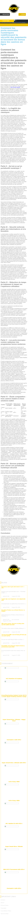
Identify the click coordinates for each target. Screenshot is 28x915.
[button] (14, 18)
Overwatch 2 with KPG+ (14, 739)
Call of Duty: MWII (14, 781)
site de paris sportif (15, 87)
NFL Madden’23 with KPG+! (14, 823)
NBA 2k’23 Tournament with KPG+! (14, 869)
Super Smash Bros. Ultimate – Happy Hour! (14, 720)
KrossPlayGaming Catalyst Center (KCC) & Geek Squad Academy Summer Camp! (14, 696)
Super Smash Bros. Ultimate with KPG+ (14, 762)
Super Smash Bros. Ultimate (14, 846)
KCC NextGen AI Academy (14, 678)
